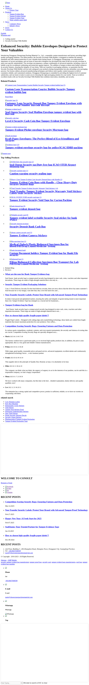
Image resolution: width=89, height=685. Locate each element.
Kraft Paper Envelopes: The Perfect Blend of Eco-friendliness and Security (42, 139)
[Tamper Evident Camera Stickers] (21, 232)
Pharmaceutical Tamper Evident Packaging (20, 419)
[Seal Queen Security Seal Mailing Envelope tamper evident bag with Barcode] (13, 109)
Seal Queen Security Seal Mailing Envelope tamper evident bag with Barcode (43, 113)
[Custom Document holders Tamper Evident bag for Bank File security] (18, 250)
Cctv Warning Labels (12, 402)
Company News (15, 24)
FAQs (7, 28)
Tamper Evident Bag (17, 14)
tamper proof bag (36, 562)
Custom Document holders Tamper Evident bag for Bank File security (44, 254)
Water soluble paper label (18, 20)
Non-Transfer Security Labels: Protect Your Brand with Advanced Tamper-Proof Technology (46, 295)
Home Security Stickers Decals (15, 415)
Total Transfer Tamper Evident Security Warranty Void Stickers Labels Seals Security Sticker (46, 192)
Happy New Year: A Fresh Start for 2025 (23, 518)
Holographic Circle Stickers (14, 406)
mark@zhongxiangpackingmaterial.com (19, 597)
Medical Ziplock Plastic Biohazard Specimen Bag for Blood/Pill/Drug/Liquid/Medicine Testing (39, 245)
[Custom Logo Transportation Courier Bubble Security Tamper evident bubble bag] (35, 85)
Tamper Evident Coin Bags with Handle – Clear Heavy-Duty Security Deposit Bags (43, 183)
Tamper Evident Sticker (18, 16)
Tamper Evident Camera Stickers (28, 235)
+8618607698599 (11, 581)
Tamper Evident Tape (17, 18)
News (7, 22)
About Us (8, 8)
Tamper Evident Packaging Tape (16, 421)
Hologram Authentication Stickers (16, 411)
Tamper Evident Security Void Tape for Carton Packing (41, 200)
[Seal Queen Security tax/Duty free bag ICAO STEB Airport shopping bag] (22, 162)
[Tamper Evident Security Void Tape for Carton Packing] (25, 197)
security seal (46, 562)
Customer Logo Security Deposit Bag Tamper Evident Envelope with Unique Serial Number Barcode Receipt (43, 104)
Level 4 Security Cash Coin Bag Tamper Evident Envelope (37, 121)
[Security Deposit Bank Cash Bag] (19, 224)
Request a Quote (6, 483)
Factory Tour (14, 10)
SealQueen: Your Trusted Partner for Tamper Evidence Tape (32, 527)
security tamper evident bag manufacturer (15, 562)
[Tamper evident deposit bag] (17, 206)
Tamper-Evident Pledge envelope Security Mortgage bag (36, 129)
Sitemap (3, 560)
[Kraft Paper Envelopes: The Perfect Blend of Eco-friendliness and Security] (11, 136)
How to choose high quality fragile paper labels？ (27, 315)
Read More (9, 97)
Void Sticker (9, 408)
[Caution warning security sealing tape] (19, 171)
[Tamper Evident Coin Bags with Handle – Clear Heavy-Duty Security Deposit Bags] (36, 179)
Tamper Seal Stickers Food (14, 409)
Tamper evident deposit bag (25, 209)
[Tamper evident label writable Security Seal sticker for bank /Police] (19, 215)
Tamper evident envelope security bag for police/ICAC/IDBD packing (44, 147)
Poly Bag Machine (11, 404)
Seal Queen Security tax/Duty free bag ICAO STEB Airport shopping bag (43, 165)
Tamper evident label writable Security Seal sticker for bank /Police (43, 218)
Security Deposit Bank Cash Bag (28, 226)
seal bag (79, 562)
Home (7, 6)
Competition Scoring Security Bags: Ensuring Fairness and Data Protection (38, 326)
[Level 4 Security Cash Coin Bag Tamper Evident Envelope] (12, 118)
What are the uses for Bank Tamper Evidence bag (27, 274)
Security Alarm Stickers (13, 417)
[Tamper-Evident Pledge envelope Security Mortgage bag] (16, 127)
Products (8, 12)
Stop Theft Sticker (11, 413)
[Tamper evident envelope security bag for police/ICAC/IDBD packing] (12, 145)
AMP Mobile (12, 560)
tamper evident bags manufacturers (63, 562)
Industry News (15, 26)
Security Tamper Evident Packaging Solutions (25, 284)
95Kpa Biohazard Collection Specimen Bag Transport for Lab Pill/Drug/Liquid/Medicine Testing (44, 263)
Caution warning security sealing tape (31, 173)
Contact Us (9, 30)
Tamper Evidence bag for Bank (19, 305)
